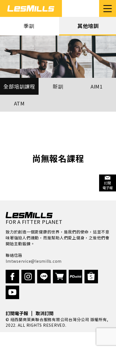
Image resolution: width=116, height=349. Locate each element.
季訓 (29, 25)
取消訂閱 (44, 313)
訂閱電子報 (17, 313)
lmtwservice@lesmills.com (34, 261)
